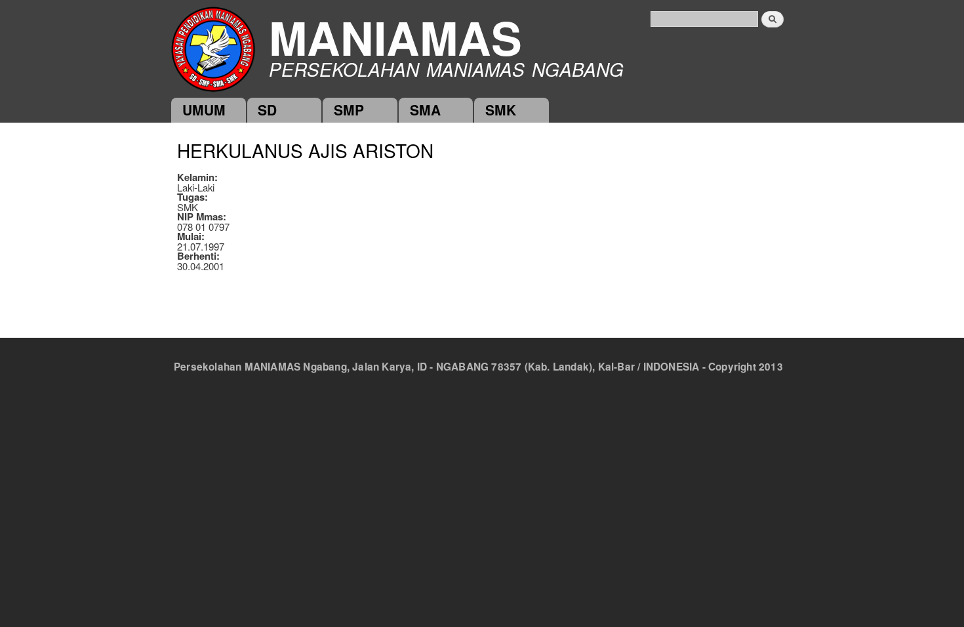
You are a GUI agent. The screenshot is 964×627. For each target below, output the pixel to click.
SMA (425, 109)
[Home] (213, 48)
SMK (500, 109)
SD (267, 109)
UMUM (204, 109)
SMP (349, 109)
